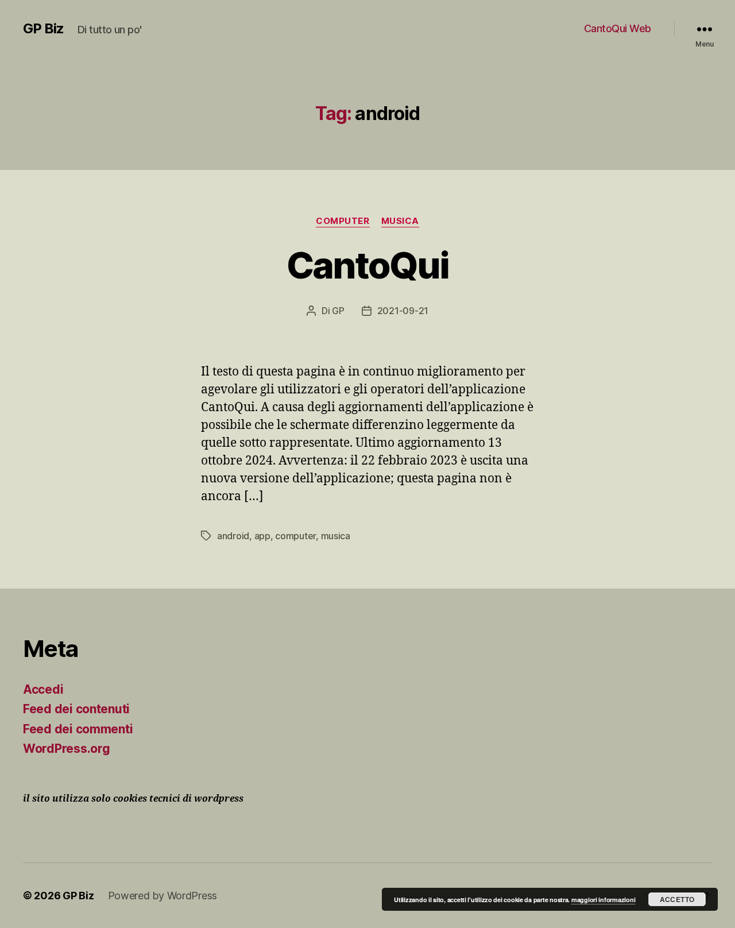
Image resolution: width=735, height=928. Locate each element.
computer (342, 221)
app (262, 536)
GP (338, 310)
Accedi (43, 689)
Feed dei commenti (78, 729)
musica (400, 221)
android (233, 536)
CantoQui (368, 265)
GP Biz (43, 29)
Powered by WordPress (163, 896)
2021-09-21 (402, 310)
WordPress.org (66, 748)
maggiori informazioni (603, 899)
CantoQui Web (617, 28)
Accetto (677, 899)
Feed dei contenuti (76, 709)
